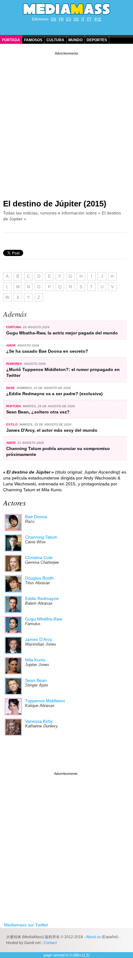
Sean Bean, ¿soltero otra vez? (38, 411)
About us (93, 937)
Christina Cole (39, 557)
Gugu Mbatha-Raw (43, 618)
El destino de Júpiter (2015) (54, 203)
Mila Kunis (35, 659)
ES (68, 19)
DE (76, 19)
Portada (11, 40)
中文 (97, 19)
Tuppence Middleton (45, 700)
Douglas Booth (39, 578)
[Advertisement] (66, 123)
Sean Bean (36, 680)
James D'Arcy (38, 639)
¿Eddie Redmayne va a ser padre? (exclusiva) (54, 393)
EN (53, 19)
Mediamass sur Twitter (26, 924)
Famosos (33, 40)
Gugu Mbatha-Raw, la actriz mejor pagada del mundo (62, 332)
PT (89, 19)
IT (82, 19)
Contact (50, 943)
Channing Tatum (41, 537)
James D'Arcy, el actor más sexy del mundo (51, 430)
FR (61, 19)
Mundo (75, 40)
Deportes (97, 40)
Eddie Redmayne (42, 598)
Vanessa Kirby (39, 721)
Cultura (55, 40)
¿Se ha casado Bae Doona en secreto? (47, 351)
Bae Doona (36, 516)
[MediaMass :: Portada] (66, 9)
